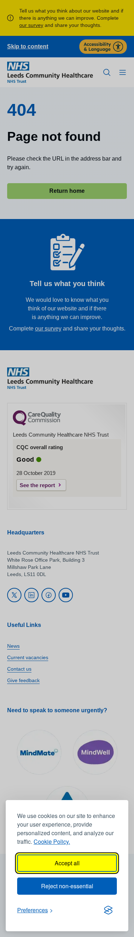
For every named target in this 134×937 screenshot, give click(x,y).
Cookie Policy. (52, 841)
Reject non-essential (67, 886)
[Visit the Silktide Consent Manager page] (108, 910)
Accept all (67, 863)
